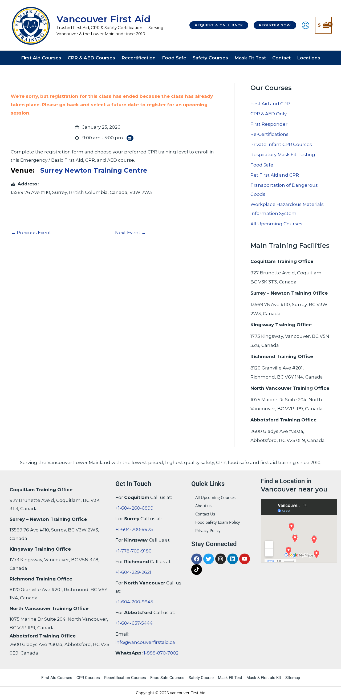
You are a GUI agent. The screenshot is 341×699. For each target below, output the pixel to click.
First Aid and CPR (270, 103)
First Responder (268, 124)
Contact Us (205, 514)
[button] (218, 25)
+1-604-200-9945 (134, 601)
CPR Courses (88, 677)
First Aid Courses (56, 677)
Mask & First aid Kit (263, 677)
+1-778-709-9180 (133, 551)
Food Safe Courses (167, 677)
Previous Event (31, 232)
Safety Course (201, 677)
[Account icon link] (306, 25)
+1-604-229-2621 (133, 572)
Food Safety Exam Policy (217, 522)
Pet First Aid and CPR (274, 175)
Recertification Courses (125, 677)
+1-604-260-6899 (134, 508)
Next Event (130, 232)
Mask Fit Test (230, 677)
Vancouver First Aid (103, 19)
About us (203, 505)
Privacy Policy (208, 530)
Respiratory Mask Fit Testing (282, 154)
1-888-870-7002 (161, 653)
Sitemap (292, 677)
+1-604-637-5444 (134, 623)
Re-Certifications (269, 134)
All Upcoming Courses (276, 223)
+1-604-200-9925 (134, 529)
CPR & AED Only (268, 113)
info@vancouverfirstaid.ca (145, 642)
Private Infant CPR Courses (281, 144)
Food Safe (261, 165)
